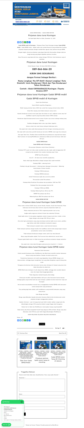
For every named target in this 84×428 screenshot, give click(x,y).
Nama (20, 394)
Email (20, 399)
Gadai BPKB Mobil (35, 32)
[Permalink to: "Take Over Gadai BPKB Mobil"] (25, 345)
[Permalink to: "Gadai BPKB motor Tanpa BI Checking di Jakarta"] (58, 345)
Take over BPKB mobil (26, 355)
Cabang (26, 351)
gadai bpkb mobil (35, 38)
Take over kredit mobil (26, 357)
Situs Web (22, 405)
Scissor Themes (36, 425)
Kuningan (42, 324)
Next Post (62, 333)
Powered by (24, 409)
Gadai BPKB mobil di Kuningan (42, 99)
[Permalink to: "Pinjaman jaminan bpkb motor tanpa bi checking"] (42, 345)
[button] (22, 402)
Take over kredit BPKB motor (42, 353)
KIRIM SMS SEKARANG (42, 74)
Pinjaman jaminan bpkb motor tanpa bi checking (42, 360)
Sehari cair (62, 352)
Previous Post (23, 333)
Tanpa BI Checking (26, 358)
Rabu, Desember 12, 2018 (48, 38)
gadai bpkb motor (48, 32)
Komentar (22, 377)
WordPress (55, 425)
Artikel (21, 351)
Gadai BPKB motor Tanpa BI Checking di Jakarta (58, 359)
